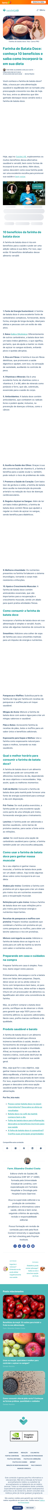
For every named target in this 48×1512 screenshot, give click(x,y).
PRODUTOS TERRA (38, 2)
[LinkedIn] (32, 1148)
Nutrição (30, 74)
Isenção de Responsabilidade (17, 1465)
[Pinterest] (24, 1148)
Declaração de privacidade (32, 1456)
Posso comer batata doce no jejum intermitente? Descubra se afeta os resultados (25, 1107)
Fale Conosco (36, 1465)
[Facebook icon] (15, 1246)
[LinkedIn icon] (19, 1246)
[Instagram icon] (33, 1246)
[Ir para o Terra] (6, 2)
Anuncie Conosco (24, 1468)
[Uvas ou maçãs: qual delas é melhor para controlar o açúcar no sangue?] (24, 1345)
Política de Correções (32, 1459)
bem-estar (20, 176)
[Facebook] (7, 1148)
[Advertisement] (24, 130)
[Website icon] (24, 1246)
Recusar (30, 1508)
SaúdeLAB (21, 156)
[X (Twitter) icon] (28, 1246)
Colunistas (34, 1452)
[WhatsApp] (41, 1148)
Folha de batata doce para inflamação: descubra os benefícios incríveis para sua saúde (26, 1123)
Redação (24, 1452)
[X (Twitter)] (15, 1148)
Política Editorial (14, 1459)
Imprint (32, 1462)
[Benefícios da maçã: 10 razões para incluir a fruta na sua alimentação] (24, 1307)
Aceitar (17, 1508)
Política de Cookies (20, 1462)
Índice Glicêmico (19, 334)
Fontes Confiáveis (12, 1456)
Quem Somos (13, 1452)
